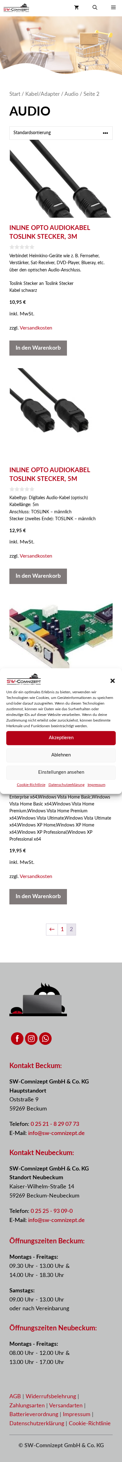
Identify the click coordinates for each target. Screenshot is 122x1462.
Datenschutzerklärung (66, 785)
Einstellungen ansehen (61, 772)
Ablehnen (61, 755)
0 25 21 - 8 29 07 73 (55, 1124)
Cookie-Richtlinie (31, 785)
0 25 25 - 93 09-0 (52, 1211)
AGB (15, 1396)
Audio (71, 94)
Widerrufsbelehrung (52, 1396)
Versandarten (66, 1406)
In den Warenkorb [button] (38, 348)
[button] (112, 681)
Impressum (96, 785)
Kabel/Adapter (42, 94)
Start (14, 94)
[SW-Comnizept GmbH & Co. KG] (16, 8)
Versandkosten (36, 327)
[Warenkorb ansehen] (76, 8)
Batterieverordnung (34, 1414)
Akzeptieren (61, 737)
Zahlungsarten (27, 1406)
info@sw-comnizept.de (56, 1133)
